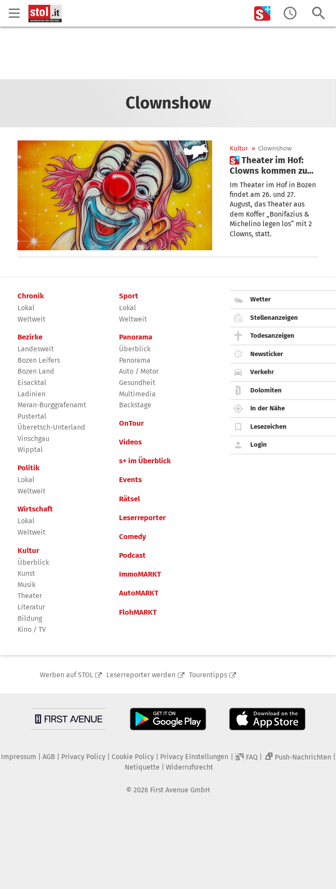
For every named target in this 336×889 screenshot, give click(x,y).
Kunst (26, 573)
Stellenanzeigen (274, 318)
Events (130, 480)
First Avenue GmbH (180, 790)
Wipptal (30, 449)
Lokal (26, 308)
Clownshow (275, 148)
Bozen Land (36, 371)
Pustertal (32, 416)
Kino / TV (32, 629)
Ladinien (32, 394)
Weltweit (32, 319)
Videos (130, 442)
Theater (30, 596)
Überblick (33, 562)
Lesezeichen (268, 426)
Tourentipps (208, 675)
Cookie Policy (133, 756)
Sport (128, 296)
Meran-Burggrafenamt (52, 405)
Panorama (135, 337)
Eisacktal (32, 382)
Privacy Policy (83, 756)
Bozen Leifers (39, 360)
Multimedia (137, 394)
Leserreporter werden (140, 675)
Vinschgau (33, 438)
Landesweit (36, 349)
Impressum (18, 756)
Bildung (30, 618)
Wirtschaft (35, 509)
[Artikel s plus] (115, 195)
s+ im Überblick (145, 461)
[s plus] (262, 13)
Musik (26, 585)
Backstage (135, 405)
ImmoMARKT (140, 574)
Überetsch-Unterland (51, 427)
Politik (28, 468)
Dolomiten (266, 390)
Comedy (132, 536)
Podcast (132, 555)
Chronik (31, 296)
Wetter (260, 299)
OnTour (131, 423)
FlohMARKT (138, 612)
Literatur (31, 607)
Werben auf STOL (66, 675)
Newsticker (266, 354)
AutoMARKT (138, 593)
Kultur (239, 148)
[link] (274, 165)
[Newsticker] (290, 13)
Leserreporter (142, 518)
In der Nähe (267, 408)
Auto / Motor (139, 371)
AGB (48, 756)
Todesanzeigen (272, 336)
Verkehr (262, 372)
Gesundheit (137, 382)
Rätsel (129, 499)
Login (258, 444)
